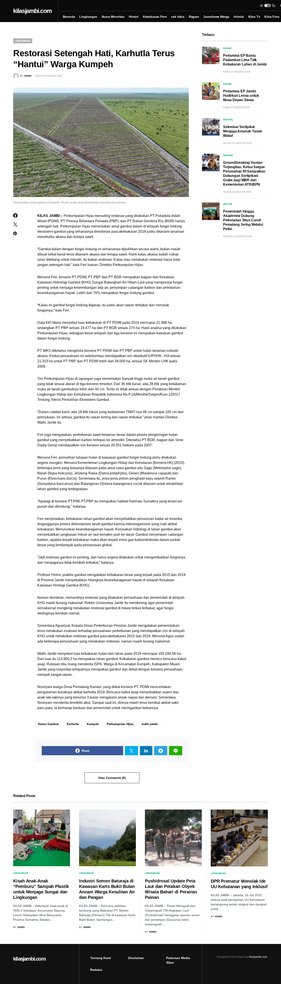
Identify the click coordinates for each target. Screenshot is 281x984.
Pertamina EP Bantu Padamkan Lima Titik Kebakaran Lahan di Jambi (245, 60)
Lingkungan (22, 40)
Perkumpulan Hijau (120, 724)
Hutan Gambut (48, 724)
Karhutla (73, 724)
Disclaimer (136, 958)
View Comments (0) (112, 778)
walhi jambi (150, 724)
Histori (227, 204)
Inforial (228, 119)
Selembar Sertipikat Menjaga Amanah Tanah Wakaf (242, 131)
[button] (268, 5)
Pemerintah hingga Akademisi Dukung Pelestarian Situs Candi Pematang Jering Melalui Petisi (243, 220)
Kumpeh (93, 724)
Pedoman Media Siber (178, 960)
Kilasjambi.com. (258, 956)
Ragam (227, 48)
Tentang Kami (100, 958)
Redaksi (96, 970)
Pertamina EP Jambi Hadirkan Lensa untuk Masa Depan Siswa (241, 95)
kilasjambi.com (32, 10)
